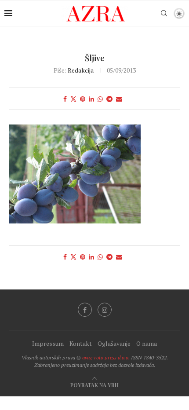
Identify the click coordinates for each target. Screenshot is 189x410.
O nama (146, 343)
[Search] (164, 13)
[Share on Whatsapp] (100, 99)
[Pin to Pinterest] (82, 99)
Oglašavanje (114, 343)
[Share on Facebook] (65, 99)
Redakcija (81, 70)
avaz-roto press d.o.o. (106, 357)
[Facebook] (85, 310)
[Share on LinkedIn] (91, 99)
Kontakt (80, 343)
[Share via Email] (119, 99)
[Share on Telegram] (109, 99)
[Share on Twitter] (73, 99)
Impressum (48, 343)
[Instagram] (105, 310)
